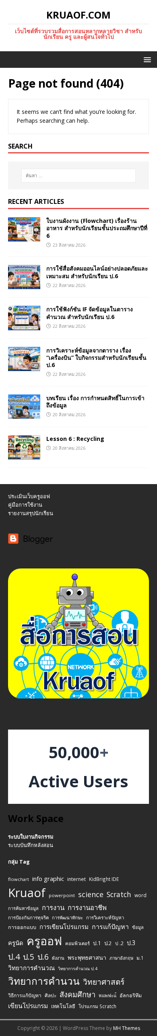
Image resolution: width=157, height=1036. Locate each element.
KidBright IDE (104, 879)
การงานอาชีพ (87, 907)
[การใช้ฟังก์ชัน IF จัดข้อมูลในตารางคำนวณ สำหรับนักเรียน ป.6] (24, 325)
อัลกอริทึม (131, 995)
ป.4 (14, 956)
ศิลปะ (50, 995)
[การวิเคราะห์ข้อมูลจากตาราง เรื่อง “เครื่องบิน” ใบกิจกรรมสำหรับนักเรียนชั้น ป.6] (24, 366)
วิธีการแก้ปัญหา (24, 995)
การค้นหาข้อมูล (23, 908)
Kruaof (26, 893)
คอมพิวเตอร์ (77, 943)
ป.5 (28, 956)
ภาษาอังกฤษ (121, 958)
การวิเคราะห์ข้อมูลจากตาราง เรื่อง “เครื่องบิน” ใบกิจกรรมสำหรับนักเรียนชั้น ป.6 (96, 357)
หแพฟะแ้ (107, 995)
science (90, 894)
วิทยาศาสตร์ (103, 982)
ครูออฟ (44, 940)
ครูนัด (15, 943)
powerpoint (62, 895)
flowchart (18, 879)
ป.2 (108, 943)
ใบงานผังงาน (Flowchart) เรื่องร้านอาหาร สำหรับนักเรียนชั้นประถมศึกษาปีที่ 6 (96, 228)
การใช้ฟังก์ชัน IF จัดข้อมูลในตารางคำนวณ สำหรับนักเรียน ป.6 (89, 312)
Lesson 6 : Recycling (75, 439)
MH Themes (126, 1028)
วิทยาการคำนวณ (31, 968)
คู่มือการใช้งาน (25, 504)
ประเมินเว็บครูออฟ (29, 496)
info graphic (48, 879)
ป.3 (131, 943)
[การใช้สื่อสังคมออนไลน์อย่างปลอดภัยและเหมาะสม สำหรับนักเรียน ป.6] (24, 284)
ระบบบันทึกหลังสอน (30, 845)
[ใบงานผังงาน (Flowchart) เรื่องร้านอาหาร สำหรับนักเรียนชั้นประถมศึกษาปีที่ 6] (24, 237)
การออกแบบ (22, 927)
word (140, 895)
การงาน (53, 907)
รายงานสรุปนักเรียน (30, 513)
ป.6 (43, 956)
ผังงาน (58, 958)
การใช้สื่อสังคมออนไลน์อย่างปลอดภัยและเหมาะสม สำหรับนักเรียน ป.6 (97, 271)
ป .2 (119, 943)
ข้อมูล (138, 927)
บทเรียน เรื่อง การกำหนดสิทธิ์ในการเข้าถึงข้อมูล (95, 401)
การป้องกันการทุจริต (28, 917)
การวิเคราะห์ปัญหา (105, 917)
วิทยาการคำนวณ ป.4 (77, 968)
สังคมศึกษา (77, 994)
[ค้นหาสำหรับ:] (78, 175)
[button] (146, 59)
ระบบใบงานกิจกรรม (31, 836)
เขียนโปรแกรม (28, 1005)
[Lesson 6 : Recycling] (24, 455)
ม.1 (140, 957)
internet (76, 879)
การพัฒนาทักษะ (67, 917)
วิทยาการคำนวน (44, 981)
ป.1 (97, 943)
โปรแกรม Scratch (97, 1006)
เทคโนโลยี (63, 1006)
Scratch (119, 894)
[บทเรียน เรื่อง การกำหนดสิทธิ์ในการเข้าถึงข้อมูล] (24, 413)
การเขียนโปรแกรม (64, 927)
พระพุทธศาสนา (87, 957)
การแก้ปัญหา (110, 926)
